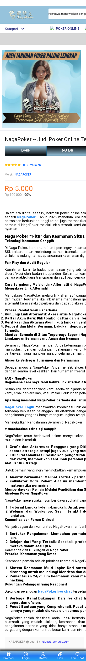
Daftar (43, 658)
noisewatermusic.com (55, 641)
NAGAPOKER (23, 174)
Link (60, 658)
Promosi (8, 658)
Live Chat (77, 658)
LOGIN (25, 150)
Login (26, 658)
